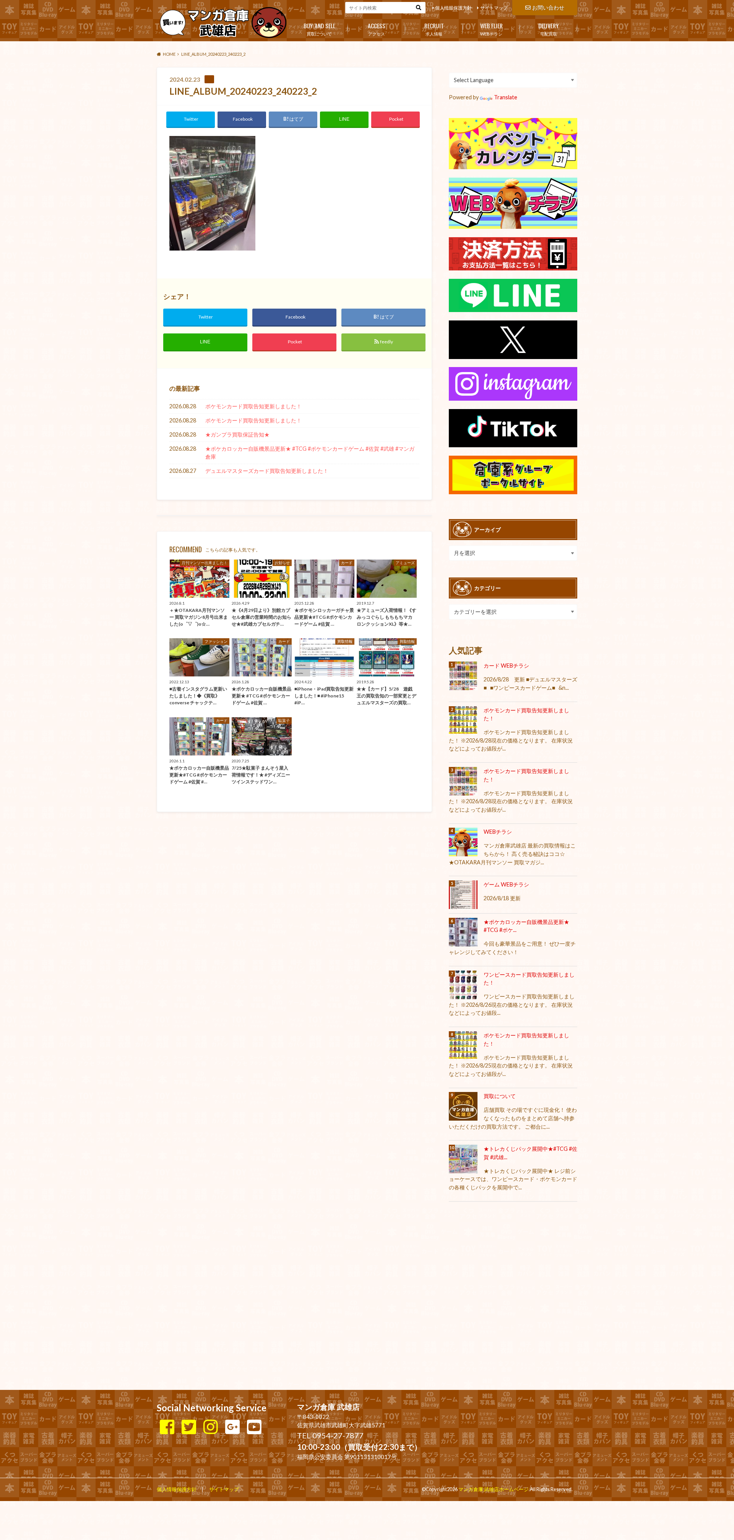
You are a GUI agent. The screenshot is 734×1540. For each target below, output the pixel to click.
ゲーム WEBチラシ (506, 884)
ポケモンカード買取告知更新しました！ (253, 406)
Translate (505, 97)
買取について (319, 28)
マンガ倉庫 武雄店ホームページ (493, 1489)
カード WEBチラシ (506, 665)
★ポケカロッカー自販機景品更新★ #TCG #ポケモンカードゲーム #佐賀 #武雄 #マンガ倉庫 (309, 452)
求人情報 (434, 28)
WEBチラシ (491, 28)
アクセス (376, 28)
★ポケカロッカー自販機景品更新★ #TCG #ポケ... (526, 926)
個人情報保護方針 (453, 8)
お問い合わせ (548, 7)
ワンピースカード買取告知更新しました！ (529, 978)
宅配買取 (548, 28)
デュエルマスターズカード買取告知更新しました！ (266, 470)
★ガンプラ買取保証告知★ (237, 434)
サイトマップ (494, 8)
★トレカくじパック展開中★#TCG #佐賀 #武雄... (530, 1152)
